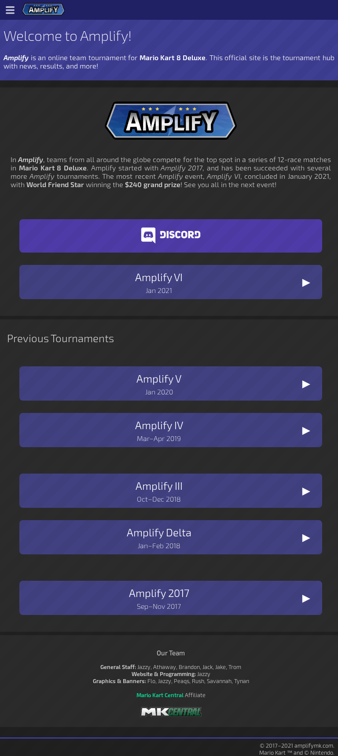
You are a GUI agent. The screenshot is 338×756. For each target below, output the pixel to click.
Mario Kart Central (160, 694)
